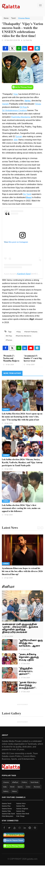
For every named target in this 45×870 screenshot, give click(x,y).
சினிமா (15, 782)
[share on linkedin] (24, 48)
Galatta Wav (20, 811)
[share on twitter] (12, 48)
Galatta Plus (6, 806)
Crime (28, 787)
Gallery (5, 791)
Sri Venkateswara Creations (14, 110)
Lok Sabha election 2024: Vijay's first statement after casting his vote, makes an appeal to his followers (21, 508)
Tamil (13, 18)
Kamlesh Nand (23, 274)
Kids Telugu (20, 816)
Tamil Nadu (34, 782)
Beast (29, 197)
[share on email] (31, 48)
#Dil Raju (9, 336)
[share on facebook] (5, 48)
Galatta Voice (21, 803)
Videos (14, 791)
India (5, 787)
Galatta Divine (7, 809)
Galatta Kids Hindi (22, 814)
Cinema (5, 409)
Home (6, 18)
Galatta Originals (22, 809)
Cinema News (24, 18)
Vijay (15, 94)
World (12, 787)
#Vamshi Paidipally (30, 331)
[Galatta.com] (11, 6)
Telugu (38, 104)
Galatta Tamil (6, 803)
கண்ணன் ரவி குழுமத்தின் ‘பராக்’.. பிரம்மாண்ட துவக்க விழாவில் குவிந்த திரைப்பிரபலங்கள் (20, 628)
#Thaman (9, 340)
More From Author (12, 373)
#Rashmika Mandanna (23, 336)
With (16, 140)
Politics (24, 782)
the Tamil (27, 194)
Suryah (19, 136)
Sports (20, 787)
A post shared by (10, 274)
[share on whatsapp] (18, 48)
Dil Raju (23, 107)
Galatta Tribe (6, 811)
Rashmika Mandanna (20, 117)
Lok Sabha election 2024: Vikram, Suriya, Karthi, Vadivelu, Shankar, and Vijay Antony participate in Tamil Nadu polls (22, 462)
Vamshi (5, 104)
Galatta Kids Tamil (8, 814)
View (6, 242)
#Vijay (18, 331)
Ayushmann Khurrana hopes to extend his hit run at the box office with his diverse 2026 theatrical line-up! (22, 571)
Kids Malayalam (7, 816)
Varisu (27, 101)
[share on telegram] (37, 48)
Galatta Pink (20, 806)
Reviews (37, 787)
